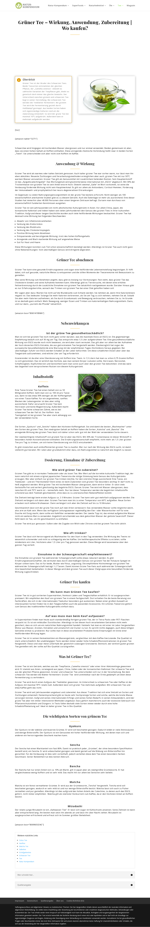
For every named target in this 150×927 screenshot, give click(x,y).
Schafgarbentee (25, 852)
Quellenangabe (47, 901)
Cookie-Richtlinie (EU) (75, 901)
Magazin (131, 6)
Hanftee (22, 843)
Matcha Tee (23, 846)
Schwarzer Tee (24, 855)
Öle (110, 6)
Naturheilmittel (96, 6)
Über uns (60, 901)
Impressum (19, 901)
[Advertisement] (75, 55)
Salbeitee (22, 849)
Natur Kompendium (57, 6)
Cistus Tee (23, 840)
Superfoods (77, 6)
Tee (119, 6)
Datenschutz (32, 901)
